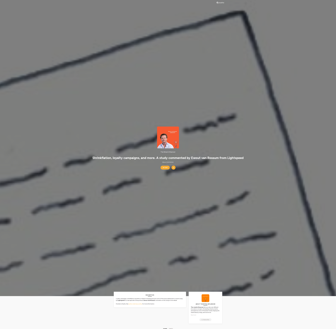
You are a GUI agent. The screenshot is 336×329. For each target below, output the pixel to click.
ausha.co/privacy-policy (135, 304)
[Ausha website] (220, 3)
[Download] (174, 168)
